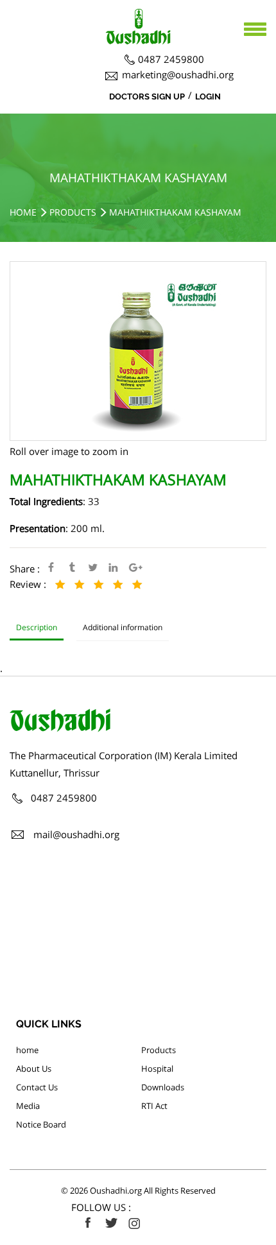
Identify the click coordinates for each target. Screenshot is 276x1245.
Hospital (157, 1068)
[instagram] (134, 1223)
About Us (33, 1068)
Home (23, 212)
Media (28, 1106)
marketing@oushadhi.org (178, 74)
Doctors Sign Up (147, 96)
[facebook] (88, 1223)
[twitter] (111, 1223)
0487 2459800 (171, 59)
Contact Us (37, 1087)
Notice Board (41, 1124)
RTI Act (154, 1106)
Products (72, 212)
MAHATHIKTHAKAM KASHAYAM (175, 212)
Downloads (162, 1087)
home (27, 1050)
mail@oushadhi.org (76, 834)
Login (208, 96)
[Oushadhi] (138, 16)
